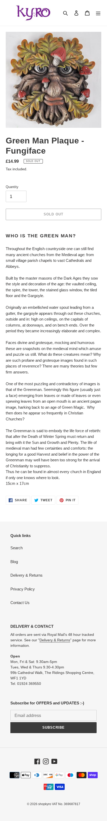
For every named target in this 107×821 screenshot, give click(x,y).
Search (16, 548)
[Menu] (98, 13)
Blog (14, 561)
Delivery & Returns (26, 575)
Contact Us (20, 602)
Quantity (12, 187)
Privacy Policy (22, 589)
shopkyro (44, 804)
